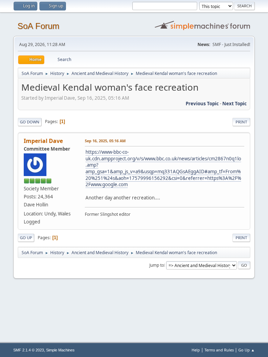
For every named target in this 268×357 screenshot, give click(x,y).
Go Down (29, 121)
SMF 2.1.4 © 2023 (28, 350)
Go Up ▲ (246, 349)
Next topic (234, 103)
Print (241, 121)
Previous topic (202, 103)
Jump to (156, 265)
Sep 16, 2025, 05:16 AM (105, 140)
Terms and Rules (219, 349)
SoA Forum (38, 26)
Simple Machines (60, 350)
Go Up (26, 237)
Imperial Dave (43, 141)
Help (196, 349)
